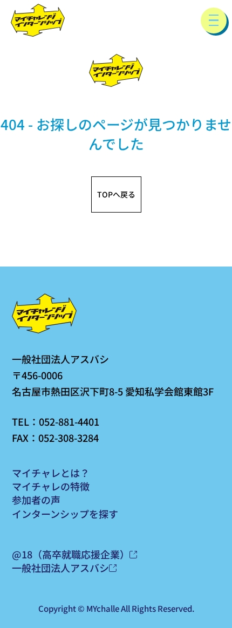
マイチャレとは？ (51, 473)
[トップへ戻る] (38, 20)
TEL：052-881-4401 (55, 421)
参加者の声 (36, 500)
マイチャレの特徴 (51, 486)
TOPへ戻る (116, 194)
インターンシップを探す (65, 514)
